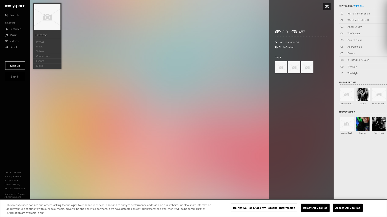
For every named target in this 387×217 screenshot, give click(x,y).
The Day (352, 66)
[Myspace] (15, 5)
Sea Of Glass (354, 40)
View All (359, 6)
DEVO (363, 103)
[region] (193, 208)
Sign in (15, 76)
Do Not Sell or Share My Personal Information (264, 207)
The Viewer (353, 33)
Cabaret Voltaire (348, 103)
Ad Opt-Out (10, 180)
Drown (351, 53)
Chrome (41, 35)
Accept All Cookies (347, 207)
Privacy (8, 176)
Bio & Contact (286, 47)
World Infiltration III (358, 20)
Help (6, 172)
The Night (353, 73)
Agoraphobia (354, 46)
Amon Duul (346, 133)
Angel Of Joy (354, 27)
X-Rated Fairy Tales (358, 60)
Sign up (15, 66)
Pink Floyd (379, 133)
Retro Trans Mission (358, 13)
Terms (18, 176)
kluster (362, 133)
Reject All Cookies (315, 207)
